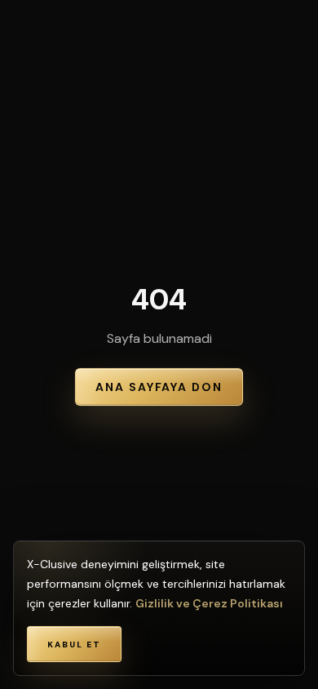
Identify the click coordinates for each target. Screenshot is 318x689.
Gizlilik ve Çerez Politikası (209, 603)
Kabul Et (74, 644)
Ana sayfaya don (159, 387)
